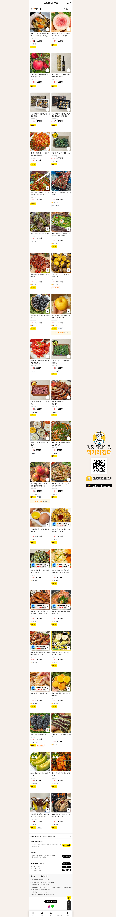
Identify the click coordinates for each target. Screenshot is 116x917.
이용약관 (32, 876)
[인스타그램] (49, 906)
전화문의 (65, 864)
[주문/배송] (69, 903)
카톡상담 (65, 845)
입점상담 (65, 856)
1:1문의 (65, 867)
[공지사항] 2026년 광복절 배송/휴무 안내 (48, 836)
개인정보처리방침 (43, 876)
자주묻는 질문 (66, 870)
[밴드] (52, 906)
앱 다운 (50, 901)
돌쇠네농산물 (51, 3)
